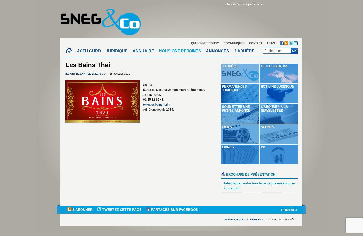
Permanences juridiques (234, 88)
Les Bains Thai (87, 65)
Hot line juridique (277, 86)
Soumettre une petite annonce (236, 108)
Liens (271, 43)
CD (263, 147)
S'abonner (82, 210)
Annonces (217, 51)
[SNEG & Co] (103, 20)
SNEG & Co (256, 219)
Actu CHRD (89, 51)
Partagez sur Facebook (174, 210)
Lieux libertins (274, 66)
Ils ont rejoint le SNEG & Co (85, 73)
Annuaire (143, 51)
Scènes (267, 127)
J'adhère (230, 66)
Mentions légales (235, 219)
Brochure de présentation (250, 174)
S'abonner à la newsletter (274, 108)
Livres (228, 147)
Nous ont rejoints (180, 51)
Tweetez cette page (121, 210)
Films (227, 127)
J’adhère (244, 51)
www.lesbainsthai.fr (157, 104)
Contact (255, 43)
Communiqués (234, 43)
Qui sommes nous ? (205, 43)
